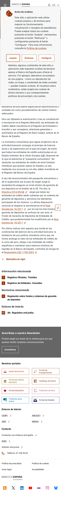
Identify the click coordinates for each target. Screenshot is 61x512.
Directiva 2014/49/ (13, 192)
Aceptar (13, 58)
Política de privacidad (11, 463)
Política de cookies (40, 463)
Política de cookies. (37, 48)
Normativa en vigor (15, 259)
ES (53, 5)
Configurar (47, 58)
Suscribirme (10, 349)
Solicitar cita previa (11, 447)
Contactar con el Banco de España (18, 435)
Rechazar (29, 58)
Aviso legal (6, 469)
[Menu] (5, 5)
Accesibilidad (38, 469)
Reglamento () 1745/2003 (19, 252)
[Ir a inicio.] (21, 5)
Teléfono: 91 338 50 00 (17, 453)
